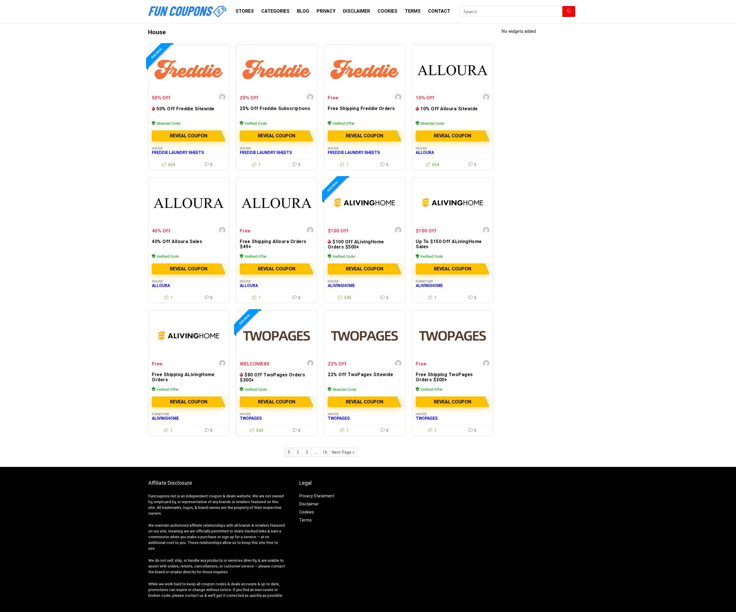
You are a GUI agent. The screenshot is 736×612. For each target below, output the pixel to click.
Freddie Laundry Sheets (178, 152)
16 (325, 452)
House (157, 148)
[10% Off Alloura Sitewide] (452, 69)
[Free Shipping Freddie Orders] (364, 69)
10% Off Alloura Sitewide (449, 108)
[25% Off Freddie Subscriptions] (276, 69)
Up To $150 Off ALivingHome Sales (449, 244)
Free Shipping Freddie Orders (361, 108)
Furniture (424, 281)
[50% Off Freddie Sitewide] (188, 69)
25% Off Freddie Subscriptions (275, 108)
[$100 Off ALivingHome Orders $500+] (364, 202)
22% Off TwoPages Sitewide (360, 374)
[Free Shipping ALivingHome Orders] (188, 335)
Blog (303, 11)
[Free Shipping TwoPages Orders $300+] (452, 335)
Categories (275, 11)
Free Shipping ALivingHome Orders (183, 377)
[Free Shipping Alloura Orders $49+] (276, 202)
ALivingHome (341, 285)
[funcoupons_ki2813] (222, 98)
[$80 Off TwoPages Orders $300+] (276, 335)
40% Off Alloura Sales (177, 241)
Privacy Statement (316, 496)
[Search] (568, 11)
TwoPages (251, 418)
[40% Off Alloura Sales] (188, 202)
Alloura (425, 152)
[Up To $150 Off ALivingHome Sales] (452, 202)
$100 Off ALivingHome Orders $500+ (356, 244)
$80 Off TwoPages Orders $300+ (272, 377)
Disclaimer (356, 11)
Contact (439, 11)
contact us (194, 595)
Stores (244, 11)
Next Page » (343, 452)
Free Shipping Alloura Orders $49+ (273, 244)
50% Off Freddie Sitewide (185, 108)
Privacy (326, 11)
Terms (413, 11)
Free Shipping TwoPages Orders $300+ (444, 377)
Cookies (387, 11)
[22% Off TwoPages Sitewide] (364, 335)
